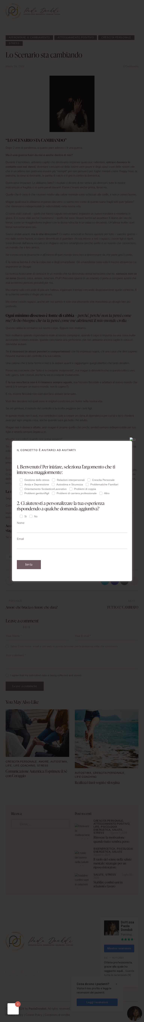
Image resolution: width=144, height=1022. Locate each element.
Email (20, 538)
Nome (20, 522)
